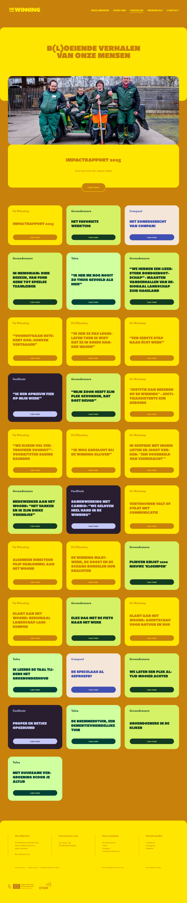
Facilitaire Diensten (111, 851)
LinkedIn (149, 848)
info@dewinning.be (67, 845)
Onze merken (100, 10)
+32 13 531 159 (65, 842)
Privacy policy (20, 867)
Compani (106, 848)
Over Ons (119, 10)
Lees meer (35, 237)
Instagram (150, 845)
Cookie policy (33, 867)
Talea (104, 845)
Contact (173, 10)
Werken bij (155, 10)
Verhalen (136, 10)
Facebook (150, 842)
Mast (159, 867)
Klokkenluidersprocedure (50, 867)
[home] (24, 9)
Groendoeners (108, 842)
